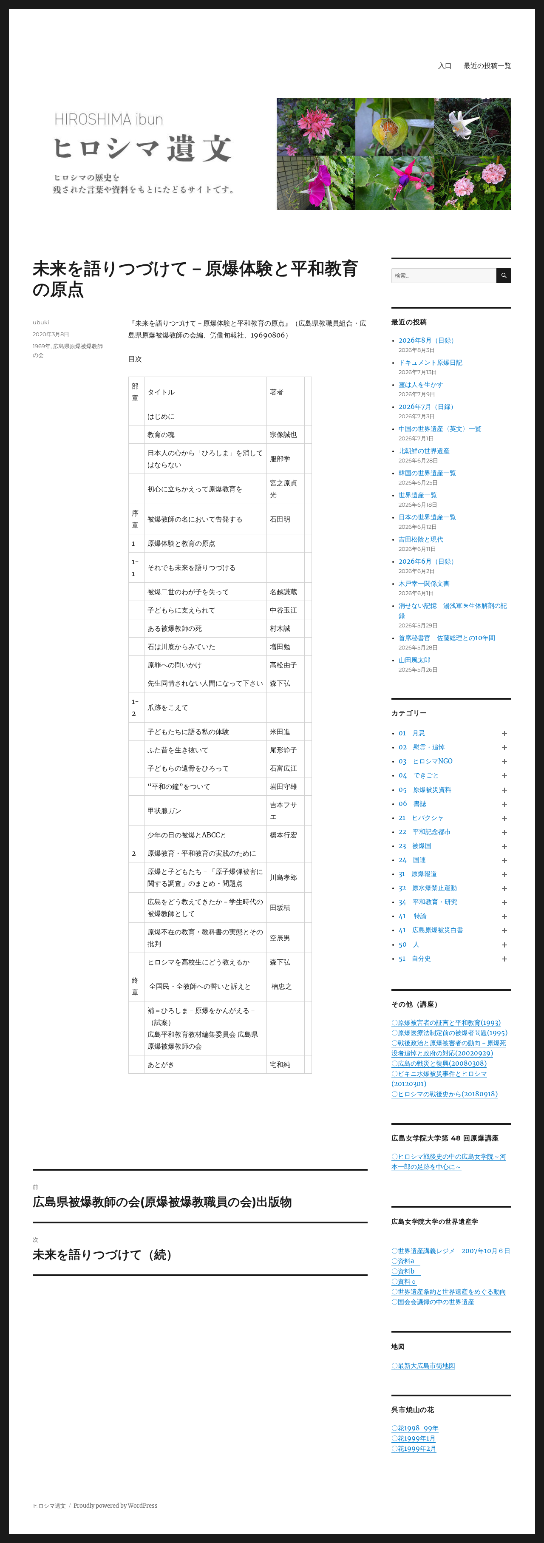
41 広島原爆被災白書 (431, 930)
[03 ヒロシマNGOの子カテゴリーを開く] (504, 762)
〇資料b (406, 1271)
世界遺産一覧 (418, 495)
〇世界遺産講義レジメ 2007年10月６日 (450, 1251)
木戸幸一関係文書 (424, 583)
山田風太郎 (415, 660)
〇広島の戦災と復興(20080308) (439, 1063)
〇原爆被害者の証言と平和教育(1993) (446, 1022)
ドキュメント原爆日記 (430, 362)
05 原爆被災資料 (425, 790)
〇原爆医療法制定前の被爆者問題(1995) (449, 1033)
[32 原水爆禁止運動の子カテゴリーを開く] (504, 888)
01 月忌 (412, 733)
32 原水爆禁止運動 (428, 888)
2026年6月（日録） (428, 561)
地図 (398, 1346)
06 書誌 (412, 804)
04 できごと (419, 775)
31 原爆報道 (418, 874)
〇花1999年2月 (413, 1448)
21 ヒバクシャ (421, 818)
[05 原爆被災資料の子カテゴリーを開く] (504, 790)
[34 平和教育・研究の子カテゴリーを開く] (504, 902)
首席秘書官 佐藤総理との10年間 (447, 638)
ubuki (41, 322)
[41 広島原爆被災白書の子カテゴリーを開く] (504, 930)
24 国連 (412, 860)
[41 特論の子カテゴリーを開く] (504, 916)
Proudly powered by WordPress (116, 1505)
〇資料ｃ (404, 1281)
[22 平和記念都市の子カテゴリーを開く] (504, 832)
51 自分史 (415, 958)
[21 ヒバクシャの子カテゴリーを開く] (504, 818)
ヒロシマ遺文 (49, 1505)
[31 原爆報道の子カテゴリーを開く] (504, 874)
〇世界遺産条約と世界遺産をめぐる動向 (448, 1292)
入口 (445, 66)
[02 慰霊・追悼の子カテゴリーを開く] (504, 747)
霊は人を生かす (424, 384)
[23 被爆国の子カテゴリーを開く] (504, 846)
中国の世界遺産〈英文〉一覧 (440, 429)
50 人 (409, 944)
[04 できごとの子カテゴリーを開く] (504, 776)
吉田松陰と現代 (421, 539)
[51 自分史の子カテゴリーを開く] (504, 958)
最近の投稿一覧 (487, 66)
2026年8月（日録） (428, 340)
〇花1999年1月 (413, 1438)
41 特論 (413, 916)
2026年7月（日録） (428, 407)
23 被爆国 (415, 846)
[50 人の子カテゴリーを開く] (504, 944)
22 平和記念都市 (425, 832)
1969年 (42, 346)
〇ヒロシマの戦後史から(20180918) (444, 1094)
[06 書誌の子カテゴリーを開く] (504, 804)
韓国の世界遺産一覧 (427, 473)
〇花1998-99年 (415, 1428)
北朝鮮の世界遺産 (424, 451)
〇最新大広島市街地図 (423, 1365)
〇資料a (405, 1261)
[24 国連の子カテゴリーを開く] (504, 860)
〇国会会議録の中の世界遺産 (432, 1302)
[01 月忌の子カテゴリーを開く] (504, 733)
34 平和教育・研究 (428, 902)
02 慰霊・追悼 (422, 747)
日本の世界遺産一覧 (427, 517)
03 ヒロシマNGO (426, 761)
